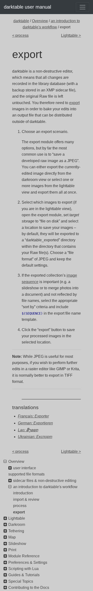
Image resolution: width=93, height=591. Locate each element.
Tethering (16, 531)
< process (20, 35)
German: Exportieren (35, 423)
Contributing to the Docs (28, 588)
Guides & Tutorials (24, 575)
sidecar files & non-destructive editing (44, 481)
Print (12, 550)
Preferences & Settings (27, 562)
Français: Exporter (33, 416)
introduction (23, 493)
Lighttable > (71, 35)
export (74, 103)
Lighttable (16, 518)
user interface (24, 468)
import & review (26, 499)
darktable (21, 21)
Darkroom (16, 524)
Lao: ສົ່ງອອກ (28, 430)
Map (12, 537)
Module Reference (24, 556)
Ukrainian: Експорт (35, 437)
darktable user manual (27, 7)
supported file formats (26, 474)
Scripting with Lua (23, 569)
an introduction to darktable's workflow (45, 487)
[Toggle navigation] (82, 7)
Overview (40, 21)
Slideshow (17, 544)
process (19, 506)
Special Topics (20, 581)
